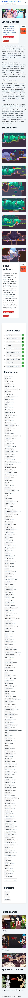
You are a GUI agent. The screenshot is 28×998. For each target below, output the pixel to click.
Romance (7, 740)
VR (5, 858)
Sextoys (7, 748)
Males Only (8, 623)
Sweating (7, 803)
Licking (7, 602)
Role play (7, 738)
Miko (6, 634)
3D (6, 376)
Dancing (7, 469)
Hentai (8, 32)
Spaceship (8, 779)
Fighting (7, 519)
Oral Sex (7, 691)
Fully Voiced (8, 535)
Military (7, 639)
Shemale (7, 751)
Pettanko (7, 701)
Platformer (6, 34)
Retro (6, 733)
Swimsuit (7, 805)
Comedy (7, 454)
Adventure (8, 383)
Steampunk (8, 787)
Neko (6, 665)
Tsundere (7, 832)
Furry (6, 540)
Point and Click (9, 709)
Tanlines (7, 813)
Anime (8, 28)
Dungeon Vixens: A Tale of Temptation (12, 990)
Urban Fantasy (9, 845)
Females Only (8, 514)
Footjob (7, 527)
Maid (6, 615)
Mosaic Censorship (10, 652)
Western (7, 863)
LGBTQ (7, 600)
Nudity (7, 680)
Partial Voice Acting (10, 699)
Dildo (6, 480)
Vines (6, 847)
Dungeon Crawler (9, 490)
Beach (6, 410)
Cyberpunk (8, 467)
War (6, 860)
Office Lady (8, 686)
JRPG (6, 584)
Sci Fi (6, 746)
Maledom (7, 620)
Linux (6, 894)
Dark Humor (8, 472)
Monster (7, 647)
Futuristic (7, 545)
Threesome (8, 821)
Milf (6, 636)
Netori (6, 670)
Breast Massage (9, 425)
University (7, 842)
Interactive (8, 581)
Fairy (6, 506)
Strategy (7, 795)
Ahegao (7, 386)
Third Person (8, 818)
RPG (6, 743)
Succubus (7, 800)
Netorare (7, 667)
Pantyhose (8, 696)
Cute (6, 464)
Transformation (9, 826)
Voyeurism (8, 855)
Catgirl (7, 433)
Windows (11, 26)
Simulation (8, 764)
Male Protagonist (9, 618)
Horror (7, 568)
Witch (6, 865)
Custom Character (10, 462)
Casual (7, 430)
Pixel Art (13, 32)
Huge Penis (8, 571)
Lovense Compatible (10, 607)
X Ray (6, 868)
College (7, 449)
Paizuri (7, 693)
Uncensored (8, 839)
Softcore (7, 774)
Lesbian (7, 597)
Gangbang (8, 548)
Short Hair (8, 759)
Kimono (7, 587)
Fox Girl (7, 532)
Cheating (7, 438)
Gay (6, 550)
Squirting (7, 785)
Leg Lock (7, 594)
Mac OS (7, 897)
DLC (6, 482)
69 (5, 378)
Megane (7, 631)
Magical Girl (8, 613)
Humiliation (8, 574)
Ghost (6, 553)
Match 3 (7, 628)
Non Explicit (8, 678)
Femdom (7, 516)
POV (6, 717)
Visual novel (8, 852)
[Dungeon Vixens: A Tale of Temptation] (14, 981)
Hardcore (7, 561)
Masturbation (8, 626)
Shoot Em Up (8, 753)
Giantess (7, 555)
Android (7, 891)
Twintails (7, 837)
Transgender (8, 829)
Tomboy (7, 824)
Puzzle (7, 722)
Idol (6, 576)
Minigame (7, 641)
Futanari (7, 542)
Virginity (7, 850)
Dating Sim (8, 475)
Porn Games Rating (11, 2)
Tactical (7, 811)
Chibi (6, 441)
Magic (6, 610)
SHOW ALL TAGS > (10, 880)
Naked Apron (8, 662)
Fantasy (13, 28)
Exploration (8, 503)
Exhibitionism (8, 501)
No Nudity (7, 675)
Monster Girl (8, 649)
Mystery (7, 660)
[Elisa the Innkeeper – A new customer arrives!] (14, 960)
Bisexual (7, 420)
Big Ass (7, 412)
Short (6, 756)
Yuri (6, 876)
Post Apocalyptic (9, 714)
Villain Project (5, 950)
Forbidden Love (9, 529)
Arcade (7, 402)
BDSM (6, 407)
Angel (6, 394)
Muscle (7, 657)
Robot (6, 735)
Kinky (6, 592)
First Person (8, 522)
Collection (7, 446)
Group (6, 558)
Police (6, 712)
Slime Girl (7, 769)
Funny (4, 32)
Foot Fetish (8, 524)
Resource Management (11, 730)
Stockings (7, 790)
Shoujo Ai (7, 761)
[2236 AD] (14, 922)
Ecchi (6, 493)
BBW (6, 404)
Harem (7, 563)
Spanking (7, 782)
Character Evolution (10, 436)
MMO (6, 644)
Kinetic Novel (8, 589)
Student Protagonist (10, 798)
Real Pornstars (9, 725)
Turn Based (8, 834)
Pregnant (7, 719)
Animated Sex (8, 396)
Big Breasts (8, 415)
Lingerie (7, 605)
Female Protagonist (8, 30)
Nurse (6, 683)
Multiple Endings (9, 654)
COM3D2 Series (9, 451)
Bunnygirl (7, 428)
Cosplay (7, 456)
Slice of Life (8, 766)
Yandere (7, 871)
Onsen (6, 688)
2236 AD (4, 931)
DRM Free (7, 488)
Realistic (7, 727)
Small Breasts (8, 772)
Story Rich (8, 792)
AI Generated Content (11, 389)
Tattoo (7, 816)
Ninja (6, 673)
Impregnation (8, 579)
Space (6, 777)
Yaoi (6, 873)
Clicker (7, 443)
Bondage (7, 423)
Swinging (7, 808)
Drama (7, 485)
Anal (6, 391)
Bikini (6, 417)
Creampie (7, 459)
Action (6, 381)
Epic (6, 498)
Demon (7, 477)
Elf (5, 495)
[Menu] (25, 2)
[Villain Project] (14, 941)
